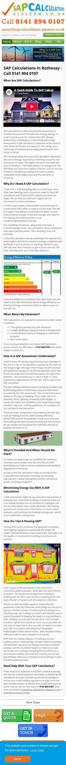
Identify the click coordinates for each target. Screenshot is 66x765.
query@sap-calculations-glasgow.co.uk (40, 689)
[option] (33, 54)
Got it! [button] (17, 759)
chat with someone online (17, 692)
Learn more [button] (37, 750)
